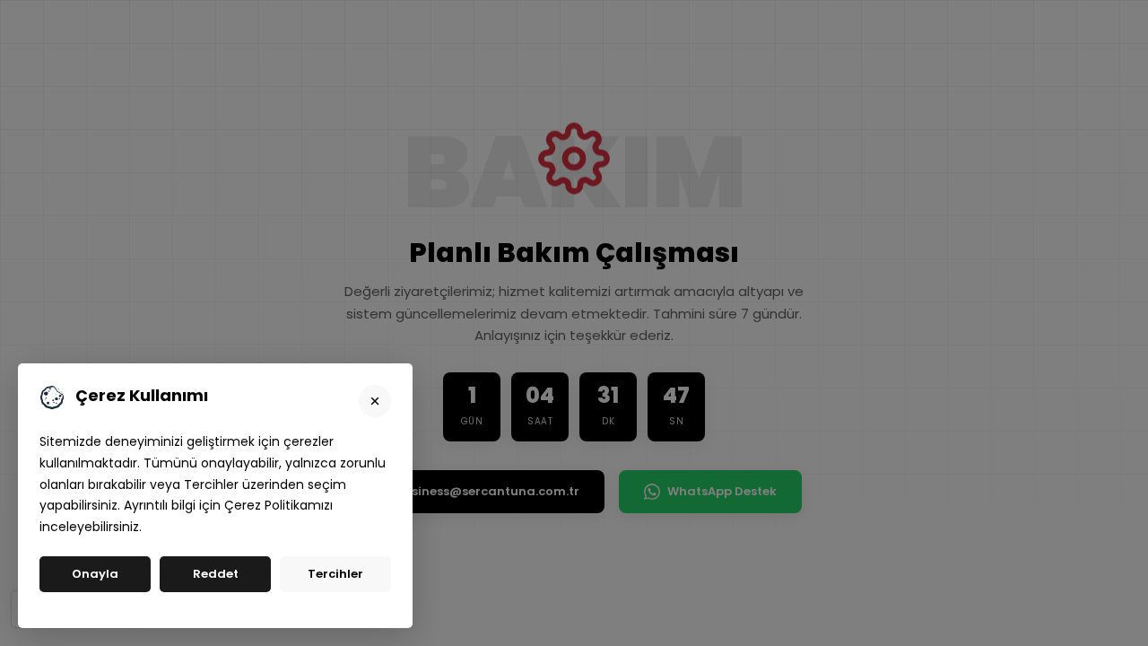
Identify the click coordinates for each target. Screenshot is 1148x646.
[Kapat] (375, 401)
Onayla (95, 573)
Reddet (216, 573)
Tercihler (335, 573)
